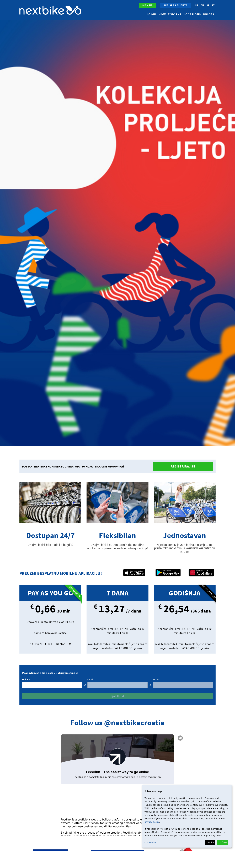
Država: (26, 679)
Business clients (175, 5)
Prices (208, 14)
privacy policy (152, 821)
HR (197, 5)
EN (202, 5)
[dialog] (187, 816)
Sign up (147, 5)
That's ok (222, 842)
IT (213, 5)
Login (151, 14)
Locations (192, 14)
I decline (210, 842)
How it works (170, 14)
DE (208, 5)
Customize (150, 842)
